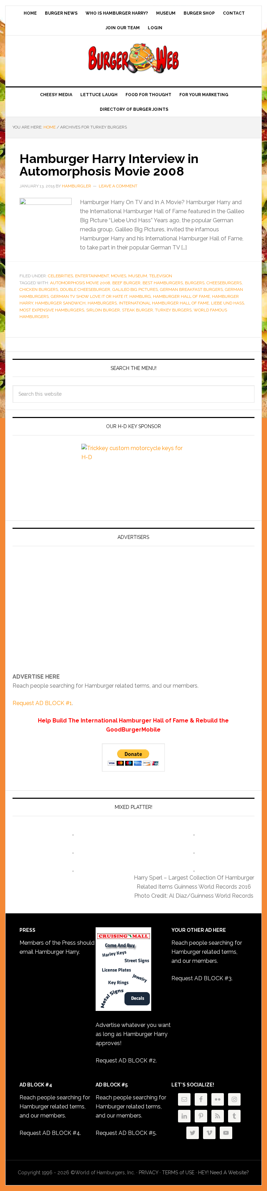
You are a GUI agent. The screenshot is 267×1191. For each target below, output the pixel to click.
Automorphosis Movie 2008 (80, 282)
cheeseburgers (224, 282)
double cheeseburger (85, 289)
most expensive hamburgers (51, 310)
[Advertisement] (71, 612)
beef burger (126, 282)
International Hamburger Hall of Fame (164, 303)
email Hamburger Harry (49, 952)
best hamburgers (163, 282)
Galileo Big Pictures (135, 289)
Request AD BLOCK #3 (201, 978)
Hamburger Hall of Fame (181, 296)
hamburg (140, 296)
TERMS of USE (178, 1172)
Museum (137, 275)
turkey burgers (173, 310)
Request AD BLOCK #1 (42, 703)
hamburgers (102, 303)
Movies (118, 275)
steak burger (137, 310)
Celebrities (60, 275)
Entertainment (92, 275)
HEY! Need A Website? (223, 1172)
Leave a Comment (118, 186)
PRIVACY (148, 1172)
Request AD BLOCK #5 (126, 1133)
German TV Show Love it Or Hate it (89, 296)
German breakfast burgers (191, 289)
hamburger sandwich (60, 303)
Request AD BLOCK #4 (49, 1133)
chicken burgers (38, 289)
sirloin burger (103, 310)
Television (160, 275)
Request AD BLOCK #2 (126, 1060)
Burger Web (133, 58)
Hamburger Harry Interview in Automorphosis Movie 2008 (109, 164)
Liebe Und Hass (227, 303)
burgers (194, 282)
